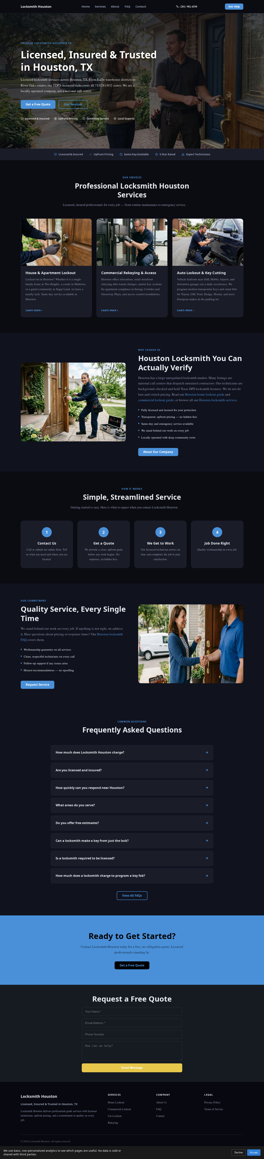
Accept (254, 1152)
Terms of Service (213, 1109)
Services (100, 6)
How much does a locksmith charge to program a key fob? (100, 876)
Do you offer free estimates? (77, 823)
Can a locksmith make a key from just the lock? (92, 841)
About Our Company (158, 452)
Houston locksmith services (218, 400)
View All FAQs (132, 895)
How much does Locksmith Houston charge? (90, 752)
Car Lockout (115, 1116)
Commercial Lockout (119, 1109)
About (115, 6)
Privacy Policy (212, 1102)
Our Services (73, 104)
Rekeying (113, 1122)
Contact (140, 6)
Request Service (37, 685)
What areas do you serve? (75, 805)
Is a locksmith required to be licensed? (85, 858)
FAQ (127, 6)
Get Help (234, 6)
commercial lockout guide (156, 400)
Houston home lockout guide (204, 394)
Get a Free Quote (38, 104)
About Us (161, 1102)
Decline (238, 1152)
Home (86, 6)
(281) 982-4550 (188, 6)
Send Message (132, 1067)
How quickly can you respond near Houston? (90, 788)
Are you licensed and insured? (79, 770)
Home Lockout (116, 1102)
